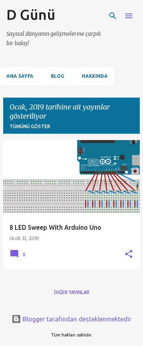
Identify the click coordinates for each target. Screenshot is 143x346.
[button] (128, 254)
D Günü (30, 14)
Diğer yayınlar (71, 292)
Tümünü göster (30, 126)
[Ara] (113, 15)
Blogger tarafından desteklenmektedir (76, 319)
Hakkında (95, 76)
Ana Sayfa (19, 76)
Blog (57, 76)
